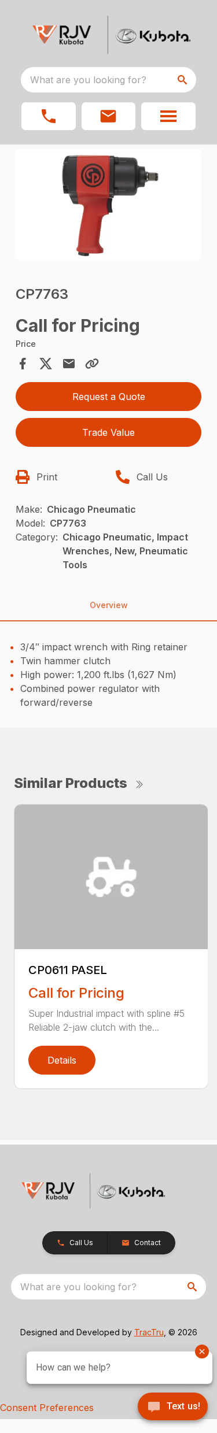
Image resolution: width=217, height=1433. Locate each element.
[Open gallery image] (109, 205)
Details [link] (61, 1060)
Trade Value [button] (108, 432)
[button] (48, 116)
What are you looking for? (88, 80)
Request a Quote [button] (108, 396)
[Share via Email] (69, 364)
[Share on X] (46, 364)
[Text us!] (172, 1408)
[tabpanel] (109, 206)
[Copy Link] (92, 364)
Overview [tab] (109, 605)
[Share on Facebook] (23, 364)
